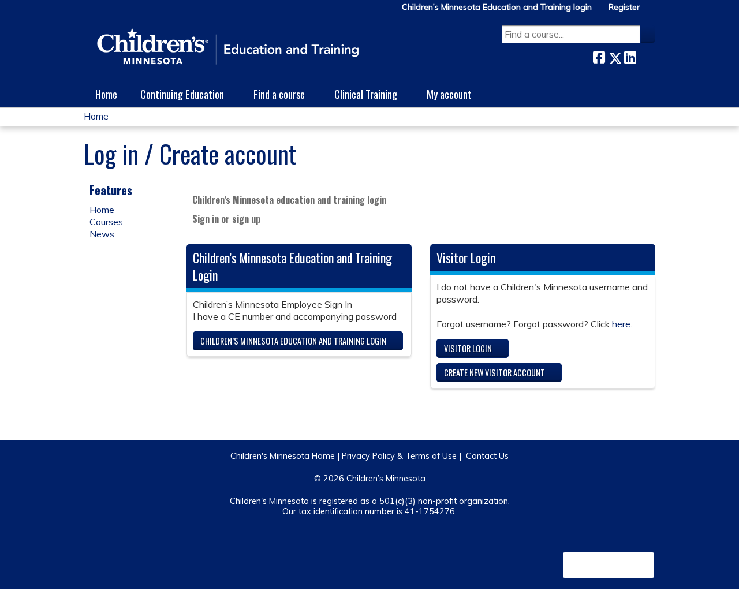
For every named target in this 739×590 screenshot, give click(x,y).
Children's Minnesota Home (282, 456)
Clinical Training (365, 94)
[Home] (228, 47)
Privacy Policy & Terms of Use (399, 456)
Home (106, 94)
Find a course (279, 94)
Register (624, 7)
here (621, 324)
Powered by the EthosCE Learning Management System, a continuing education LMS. (608, 565)
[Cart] (651, 11)
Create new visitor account (494, 373)
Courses (106, 221)
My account (449, 94)
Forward (645, 55)
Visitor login (468, 348)
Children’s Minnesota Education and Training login (497, 7)
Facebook (598, 55)
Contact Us (487, 456)
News (101, 234)
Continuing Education (182, 94)
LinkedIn (630, 55)
